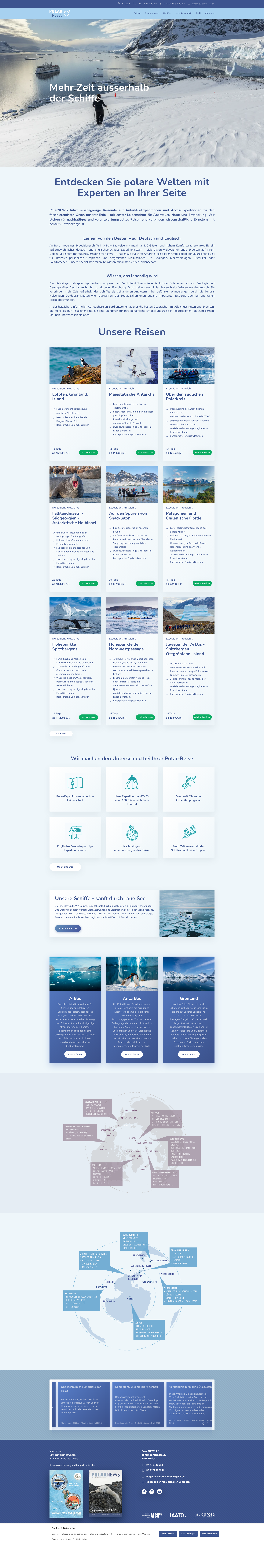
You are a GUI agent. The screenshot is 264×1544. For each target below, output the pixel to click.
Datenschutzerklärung (61, 1539)
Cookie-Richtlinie (80, 1539)
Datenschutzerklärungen (63, 1454)
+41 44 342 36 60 (147, 4)
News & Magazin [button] (183, 13)
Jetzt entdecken (88, 452)
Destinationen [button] (152, 13)
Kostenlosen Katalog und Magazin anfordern (73, 1465)
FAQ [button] (198, 13)
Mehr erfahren (65, 866)
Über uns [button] (210, 13)
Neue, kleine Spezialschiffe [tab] (137, 163)
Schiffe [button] (167, 13)
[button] (203, 1423)
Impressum (55, 1451)
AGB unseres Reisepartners (64, 1458)
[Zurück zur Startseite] (60, 13)
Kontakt (126, 4)
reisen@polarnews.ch (203, 4)
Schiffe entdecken (67, 928)
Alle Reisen (61, 733)
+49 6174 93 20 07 (174, 4)
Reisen (137, 13)
